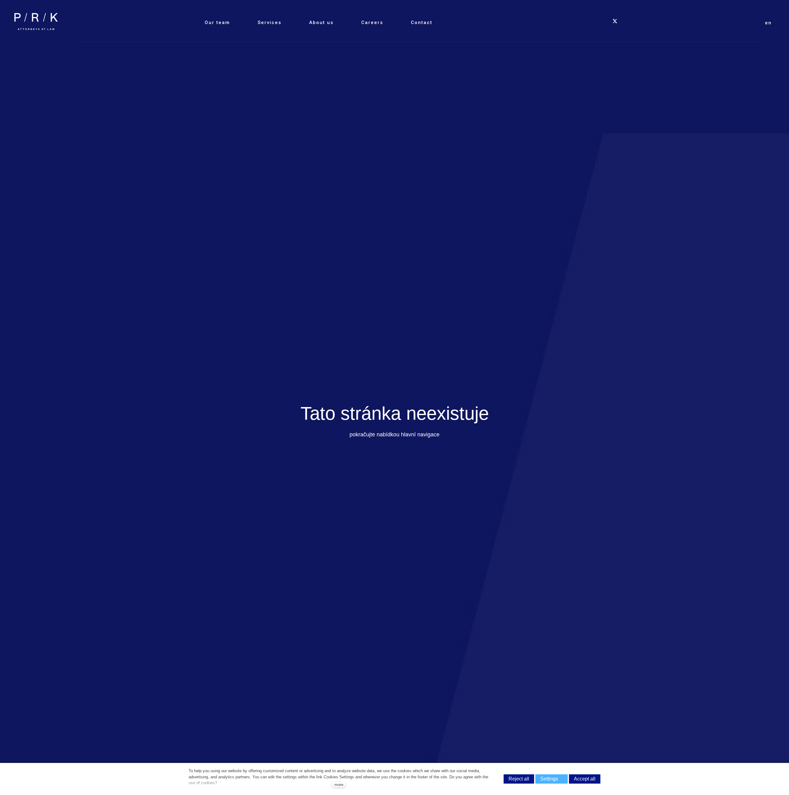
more (338, 784)
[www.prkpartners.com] (36, 21)
